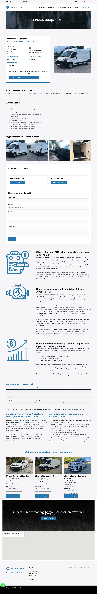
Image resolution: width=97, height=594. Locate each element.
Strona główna (40, 7)
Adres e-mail (12, 219)
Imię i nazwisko (13, 197)
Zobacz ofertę (13, 496)
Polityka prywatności (69, 567)
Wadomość (12, 226)
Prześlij (12, 239)
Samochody (62, 7)
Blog (69, 7)
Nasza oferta (52, 7)
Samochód (12, 204)
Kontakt (76, 7)
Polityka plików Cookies (83, 567)
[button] (86, 7)
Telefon (11, 212)
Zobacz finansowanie (48, 518)
